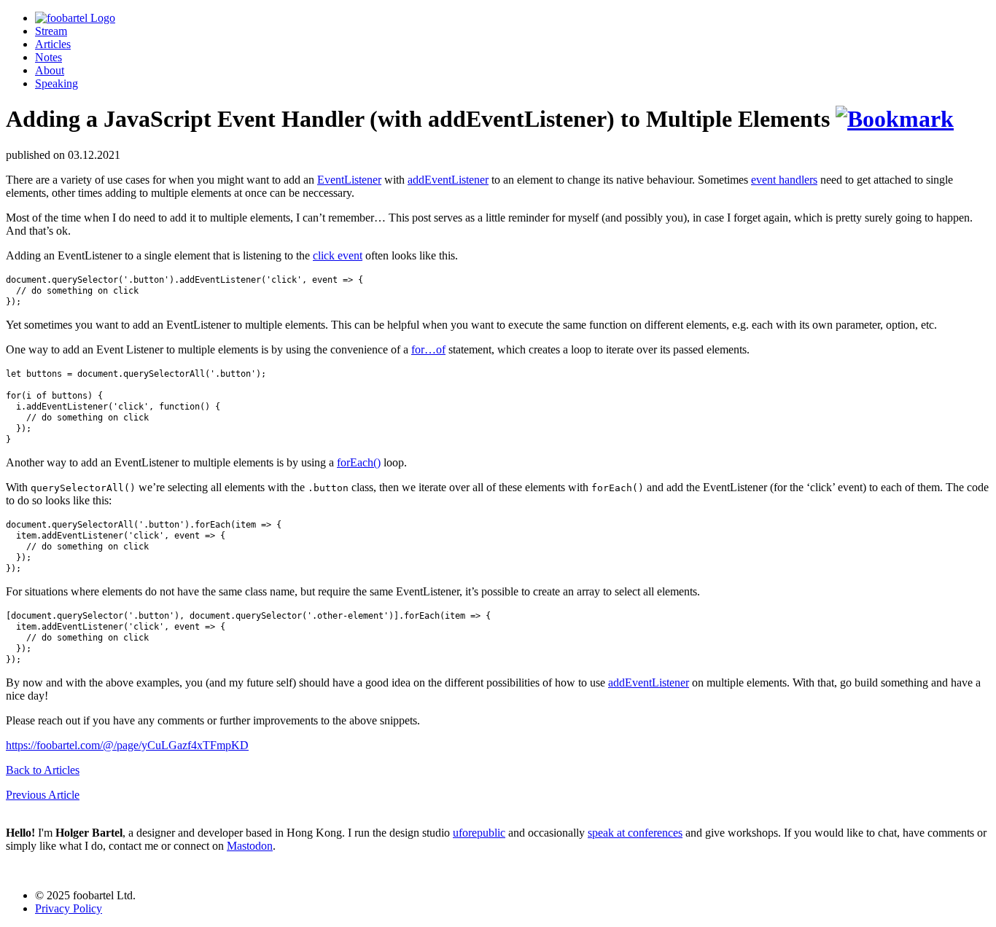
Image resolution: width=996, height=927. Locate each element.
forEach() (359, 462)
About (49, 70)
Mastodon (250, 846)
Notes (48, 57)
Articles (53, 44)
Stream (51, 31)
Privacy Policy (68, 908)
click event (337, 255)
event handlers (784, 179)
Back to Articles (42, 770)
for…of (428, 349)
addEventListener (448, 179)
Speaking (56, 83)
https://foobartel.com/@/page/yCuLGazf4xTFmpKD (127, 745)
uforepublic (479, 832)
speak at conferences (635, 832)
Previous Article (42, 795)
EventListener (349, 179)
